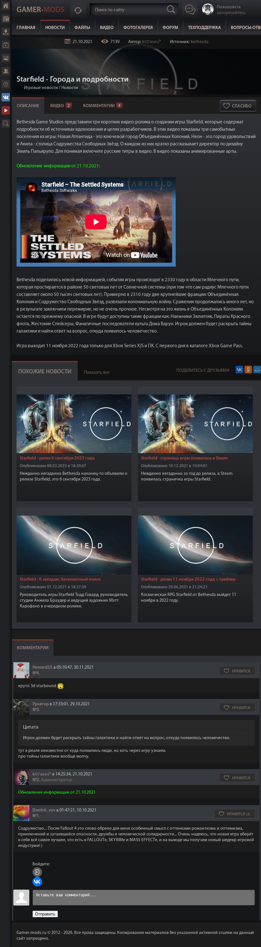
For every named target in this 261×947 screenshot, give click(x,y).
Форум (170, 28)
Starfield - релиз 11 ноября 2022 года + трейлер (188, 579)
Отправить (45, 914)
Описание (28, 106)
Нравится (241, 671)
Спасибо (241, 106)
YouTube (6, 110)
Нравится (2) (238, 814)
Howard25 (42, 667)
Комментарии (102, 106)
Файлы (82, 28)
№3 (35, 710)
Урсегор (40, 704)
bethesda (199, 42)
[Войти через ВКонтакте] (37, 881)
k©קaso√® (151, 42)
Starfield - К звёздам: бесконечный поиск (60, 579)
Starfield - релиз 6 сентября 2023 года (57, 458)
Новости (55, 28)
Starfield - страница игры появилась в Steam (184, 458)
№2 (35, 780)
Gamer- (40, 10)
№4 (35, 673)
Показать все (96, 372)
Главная (26, 28)
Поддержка (6, 84)
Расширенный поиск (6, 123)
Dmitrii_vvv (43, 810)
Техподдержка (204, 28)
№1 (35, 816)
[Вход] (37, 872)
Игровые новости (41, 87)
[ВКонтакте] (239, 369)
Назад (19, 88)
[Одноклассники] (248, 369)
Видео (107, 28)
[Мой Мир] (257, 369)
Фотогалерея (138, 28)
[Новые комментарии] (78, 9)
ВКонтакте (6, 97)
